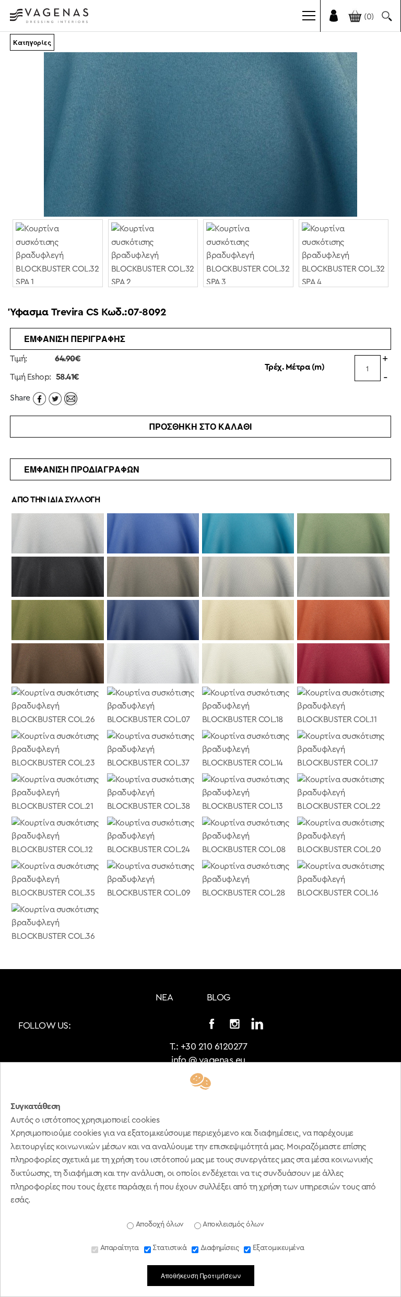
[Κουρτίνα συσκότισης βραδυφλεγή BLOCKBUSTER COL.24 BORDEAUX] (152, 837)
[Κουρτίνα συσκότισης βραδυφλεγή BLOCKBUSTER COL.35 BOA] (57, 881)
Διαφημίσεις (218, 1248)
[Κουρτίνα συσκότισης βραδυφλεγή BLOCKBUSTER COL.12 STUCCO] (57, 837)
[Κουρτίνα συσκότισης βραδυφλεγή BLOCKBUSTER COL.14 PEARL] (248, 751)
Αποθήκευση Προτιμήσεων (201, 1275)
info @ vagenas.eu (208, 1060)
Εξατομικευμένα (277, 1248)
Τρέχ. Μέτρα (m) (295, 367)
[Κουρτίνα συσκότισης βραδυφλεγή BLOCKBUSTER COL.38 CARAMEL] (152, 794)
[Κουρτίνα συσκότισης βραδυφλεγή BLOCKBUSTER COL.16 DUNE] (343, 881)
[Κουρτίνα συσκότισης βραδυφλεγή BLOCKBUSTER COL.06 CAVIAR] (57, 577)
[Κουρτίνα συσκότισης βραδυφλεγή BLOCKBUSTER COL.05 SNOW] (152, 664)
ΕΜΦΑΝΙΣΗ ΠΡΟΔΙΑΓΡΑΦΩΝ (81, 469)
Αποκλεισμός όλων (232, 1224)
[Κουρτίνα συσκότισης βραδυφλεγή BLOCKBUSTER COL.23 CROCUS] (57, 751)
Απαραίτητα (118, 1248)
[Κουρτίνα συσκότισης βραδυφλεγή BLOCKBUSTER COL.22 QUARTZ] (343, 794)
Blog (218, 997)
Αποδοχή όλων (159, 1224)
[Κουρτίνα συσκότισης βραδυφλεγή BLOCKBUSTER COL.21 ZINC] (57, 794)
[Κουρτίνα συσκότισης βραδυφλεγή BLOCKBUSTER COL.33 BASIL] (343, 534)
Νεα (164, 997)
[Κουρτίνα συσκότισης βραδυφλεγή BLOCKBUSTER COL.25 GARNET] (343, 664)
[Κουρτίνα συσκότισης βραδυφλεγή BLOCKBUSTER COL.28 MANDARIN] (248, 881)
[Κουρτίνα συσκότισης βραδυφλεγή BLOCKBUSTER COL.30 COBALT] (152, 534)
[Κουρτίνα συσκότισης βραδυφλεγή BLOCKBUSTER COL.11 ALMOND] (343, 707)
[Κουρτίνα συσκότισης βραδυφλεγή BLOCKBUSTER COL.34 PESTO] (57, 621)
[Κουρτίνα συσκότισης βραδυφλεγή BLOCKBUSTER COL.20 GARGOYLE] (343, 837)
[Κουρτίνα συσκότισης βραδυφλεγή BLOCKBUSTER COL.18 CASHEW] (248, 707)
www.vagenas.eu (49, 17)
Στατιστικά (169, 1248)
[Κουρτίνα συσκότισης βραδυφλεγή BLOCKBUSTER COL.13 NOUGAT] (248, 794)
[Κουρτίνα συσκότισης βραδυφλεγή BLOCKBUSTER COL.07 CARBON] (152, 707)
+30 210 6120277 (214, 1046)
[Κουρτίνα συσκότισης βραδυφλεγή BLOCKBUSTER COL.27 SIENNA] (343, 621)
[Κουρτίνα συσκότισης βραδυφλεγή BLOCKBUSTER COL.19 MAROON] (57, 664)
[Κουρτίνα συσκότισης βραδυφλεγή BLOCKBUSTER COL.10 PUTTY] (248, 621)
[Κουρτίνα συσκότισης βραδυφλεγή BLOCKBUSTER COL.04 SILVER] (57, 534)
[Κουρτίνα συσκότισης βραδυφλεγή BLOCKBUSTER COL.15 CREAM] (248, 664)
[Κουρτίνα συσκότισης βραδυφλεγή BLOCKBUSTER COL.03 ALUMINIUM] (248, 577)
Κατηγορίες (32, 42)
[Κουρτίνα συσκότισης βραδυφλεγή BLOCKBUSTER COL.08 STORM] (248, 837)
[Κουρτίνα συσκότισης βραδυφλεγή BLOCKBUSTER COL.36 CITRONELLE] (57, 924)
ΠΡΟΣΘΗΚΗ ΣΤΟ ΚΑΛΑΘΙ (200, 426)
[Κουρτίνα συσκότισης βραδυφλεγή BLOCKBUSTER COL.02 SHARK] (343, 577)
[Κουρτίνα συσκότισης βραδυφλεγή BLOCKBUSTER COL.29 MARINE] (152, 621)
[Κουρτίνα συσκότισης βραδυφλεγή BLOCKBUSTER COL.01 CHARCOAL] (152, 577)
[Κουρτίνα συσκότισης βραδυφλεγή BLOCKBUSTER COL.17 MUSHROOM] (343, 751)
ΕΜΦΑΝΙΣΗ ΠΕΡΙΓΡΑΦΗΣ (74, 339)
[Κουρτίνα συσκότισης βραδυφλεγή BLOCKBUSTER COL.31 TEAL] (248, 534)
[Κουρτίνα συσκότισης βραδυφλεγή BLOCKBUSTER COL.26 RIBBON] (57, 707)
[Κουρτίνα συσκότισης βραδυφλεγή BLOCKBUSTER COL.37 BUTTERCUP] (152, 751)
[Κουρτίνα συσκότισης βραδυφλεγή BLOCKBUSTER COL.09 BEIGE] (152, 881)
